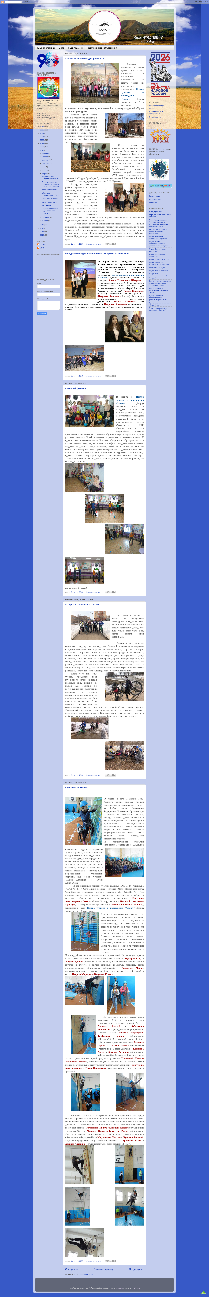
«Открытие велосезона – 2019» (82, 604)
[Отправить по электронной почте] (106, 244)
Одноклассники (155, 199)
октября (45, 160)
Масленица (46, 205)
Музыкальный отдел (157, 268)
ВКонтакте (153, 202)
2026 (42, 126)
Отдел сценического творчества (157, 255)
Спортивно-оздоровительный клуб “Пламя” (158, 276)
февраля (46, 217)
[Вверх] (204, 1294)
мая (44, 167)
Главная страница (46, 48)
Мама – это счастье (49, 202)
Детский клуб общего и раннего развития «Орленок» (158, 231)
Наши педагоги (75, 48)
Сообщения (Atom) (86, 1274)
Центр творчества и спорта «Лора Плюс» (160, 304)
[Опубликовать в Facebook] (113, 244)
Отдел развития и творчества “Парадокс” (158, 237)
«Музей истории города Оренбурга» (84, 58)
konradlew (119, 1288)
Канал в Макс (154, 196)
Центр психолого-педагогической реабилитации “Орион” (158, 298)
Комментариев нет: (93, 244)
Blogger (137, 1288)
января (45, 221)
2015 (42, 235)
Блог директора (155, 211)
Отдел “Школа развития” (159, 271)
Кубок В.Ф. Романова (76, 787)
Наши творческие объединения (102, 48)
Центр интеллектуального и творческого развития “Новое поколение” (160, 283)
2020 (42, 147)
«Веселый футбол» (75, 388)
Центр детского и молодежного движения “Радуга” (158, 290)
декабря (45, 153)
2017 (42, 228)
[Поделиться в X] (110, 244)
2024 (42, 133)
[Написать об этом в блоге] (108, 244)
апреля (45, 170)
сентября (46, 163)
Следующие (72, 1269)
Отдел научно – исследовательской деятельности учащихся (158, 244)
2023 (42, 137)
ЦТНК (42, 248)
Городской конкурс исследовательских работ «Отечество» (97, 253)
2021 (42, 143)
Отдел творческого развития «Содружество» (159, 263)
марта (44, 174)
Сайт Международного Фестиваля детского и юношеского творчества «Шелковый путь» (158, 223)
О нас (61, 48)
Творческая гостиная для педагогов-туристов (50, 211)
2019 (42, 150)
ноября (45, 157)
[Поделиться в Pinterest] (115, 244)
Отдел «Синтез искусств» (159, 259)
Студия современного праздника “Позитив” (158, 309)
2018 (42, 225)
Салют (42, 244)
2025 (42, 130)
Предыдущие (136, 1269)
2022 (42, 140)
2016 (42, 232)
